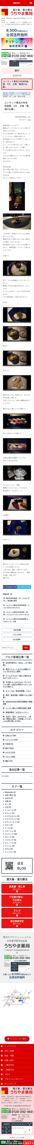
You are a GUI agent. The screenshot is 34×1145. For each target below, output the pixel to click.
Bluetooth (10, 792)
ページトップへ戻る (18, 1039)
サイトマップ (10, 1084)
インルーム (10, 810)
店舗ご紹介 (9, 1060)
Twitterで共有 (24, 587)
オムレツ (9, 813)
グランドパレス (12, 822)
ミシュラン (10, 852)
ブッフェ (9, 846)
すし (8, 804)
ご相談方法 (9, 1070)
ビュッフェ (10, 843)
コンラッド (11, 834)
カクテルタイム (12, 816)
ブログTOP (17, 635)
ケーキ (9, 828)
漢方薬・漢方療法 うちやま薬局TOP (15, 93)
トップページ (10, 1046)
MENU (16, 3)
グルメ (9, 825)
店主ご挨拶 (9, 1051)
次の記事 (16, 639)
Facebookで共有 (10, 587)
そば (8, 807)
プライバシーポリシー (13, 1079)
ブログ (7, 1074)
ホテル (9, 849)
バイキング (10, 840)
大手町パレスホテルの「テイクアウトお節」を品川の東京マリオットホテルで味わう (17, 684)
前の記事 (17, 630)
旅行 (11, 95)
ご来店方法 (9, 1065)
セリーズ (9, 837)
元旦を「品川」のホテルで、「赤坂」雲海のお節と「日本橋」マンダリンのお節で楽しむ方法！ (17, 719)
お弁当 (9, 798)
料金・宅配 (9, 1055)
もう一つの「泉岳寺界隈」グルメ (18, 691)
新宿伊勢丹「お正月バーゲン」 (17, 712)
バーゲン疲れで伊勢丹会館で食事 (18, 708)
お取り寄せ (10, 795)
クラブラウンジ (12, 819)
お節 (8, 801)
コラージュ (10, 831)
